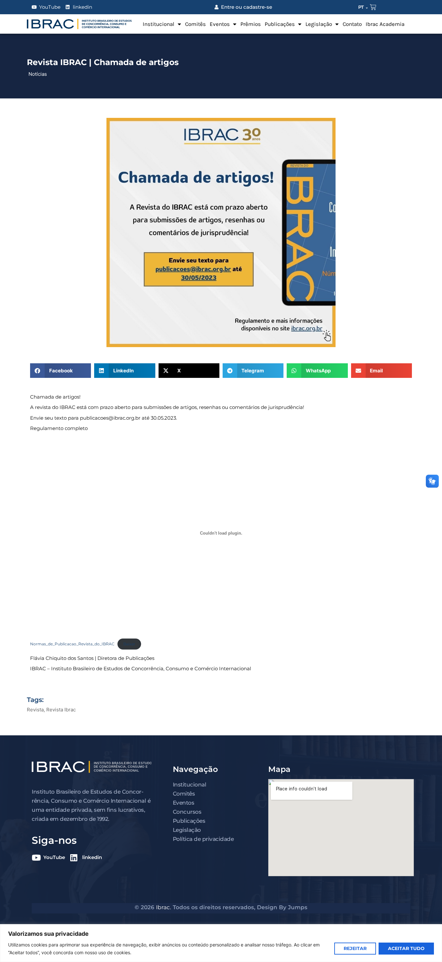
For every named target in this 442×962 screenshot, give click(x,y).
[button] (60, 370)
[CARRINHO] (373, 7)
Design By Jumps (282, 907)
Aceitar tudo (406, 948)
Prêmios (250, 24)
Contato (352, 24)
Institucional (158, 24)
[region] (221, 943)
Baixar (129, 643)
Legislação (318, 24)
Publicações (280, 24)
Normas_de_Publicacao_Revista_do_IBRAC (72, 643)
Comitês (195, 24)
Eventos (220, 24)
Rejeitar (355, 948)
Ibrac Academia (385, 24)
